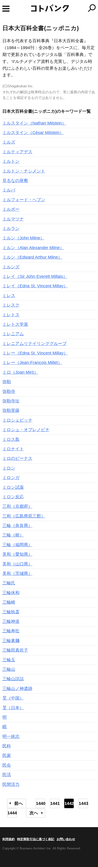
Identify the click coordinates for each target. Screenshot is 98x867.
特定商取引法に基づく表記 (35, 839)
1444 (12, 813)
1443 (83, 803)
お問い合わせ (66, 839)
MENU (6, 8)
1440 (40, 803)
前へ (18, 803)
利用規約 (8, 839)
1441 (54, 803)
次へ (33, 813)
